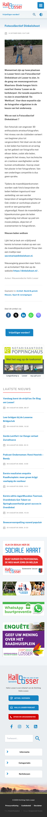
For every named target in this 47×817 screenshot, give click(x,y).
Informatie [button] (24, 752)
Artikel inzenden (22, 698)
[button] (34, 14)
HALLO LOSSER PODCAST (24, 707)
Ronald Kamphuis (14, 811)
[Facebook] (11, 726)
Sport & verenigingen (22, 295)
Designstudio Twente (35, 811)
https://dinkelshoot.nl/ (25, 270)
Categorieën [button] (24, 763)
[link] (41, 14)
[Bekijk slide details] (23, 362)
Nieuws (8, 295)
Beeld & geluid (30, 291)
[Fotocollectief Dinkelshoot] (23, 52)
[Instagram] (19, 726)
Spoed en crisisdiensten (24, 717)
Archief (19, 291)
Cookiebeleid (26, 806)
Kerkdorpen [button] (24, 774)
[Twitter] (27, 726)
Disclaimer (38, 806)
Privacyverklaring (11, 806)
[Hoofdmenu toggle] (40, 5)
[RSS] (35, 726)
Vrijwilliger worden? (19, 332)
